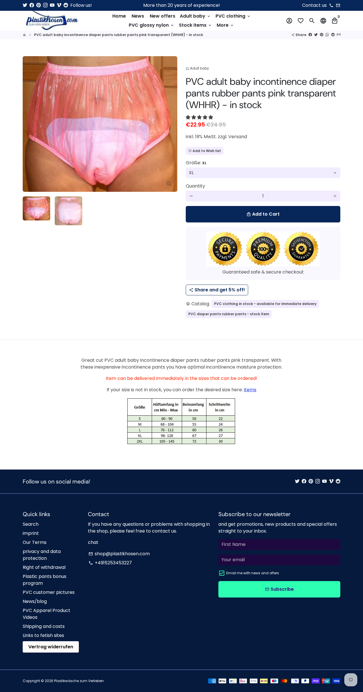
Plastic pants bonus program (44, 579)
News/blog (35, 601)
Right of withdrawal (44, 567)
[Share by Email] (338, 34)
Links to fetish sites (43, 635)
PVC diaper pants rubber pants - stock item (228, 314)
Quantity (195, 186)
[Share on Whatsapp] (327, 34)
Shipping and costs (44, 626)
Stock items (195, 25)
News (138, 16)
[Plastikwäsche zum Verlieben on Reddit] (66, 5)
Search (31, 524)
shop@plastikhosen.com (119, 553)
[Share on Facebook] (310, 34)
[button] (200, 117)
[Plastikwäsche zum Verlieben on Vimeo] (59, 5)
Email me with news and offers (252, 573)
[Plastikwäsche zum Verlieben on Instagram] (45, 5)
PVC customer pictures (49, 592)
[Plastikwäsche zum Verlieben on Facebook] (31, 5)
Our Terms (35, 542)
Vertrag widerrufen (50, 646)
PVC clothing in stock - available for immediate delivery (265, 303)
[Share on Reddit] (333, 34)
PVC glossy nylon (151, 25)
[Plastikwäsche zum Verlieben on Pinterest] (38, 5)
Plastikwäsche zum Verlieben (79, 680)
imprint (31, 533)
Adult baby (195, 16)
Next (169, 124)
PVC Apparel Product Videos (46, 614)
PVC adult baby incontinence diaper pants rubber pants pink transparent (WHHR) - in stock (118, 34)
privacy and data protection (42, 554)
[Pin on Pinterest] (321, 34)
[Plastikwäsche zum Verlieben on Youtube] (52, 5)
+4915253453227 (110, 563)
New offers (162, 16)
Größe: (196, 162)
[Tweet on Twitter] (316, 34)
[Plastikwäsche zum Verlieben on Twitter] (25, 5)
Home (119, 16)
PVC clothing (233, 16)
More (225, 25)
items (250, 389)
